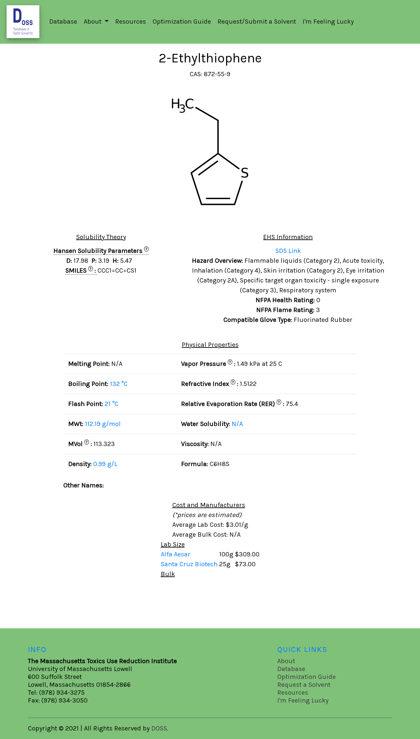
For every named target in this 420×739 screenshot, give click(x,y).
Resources (130, 21)
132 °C (119, 384)
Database (63, 21)
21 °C (111, 404)
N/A (237, 424)
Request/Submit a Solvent (257, 21)
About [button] (93, 21)
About (286, 661)
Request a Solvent (303, 684)
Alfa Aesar (176, 554)
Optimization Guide (182, 21)
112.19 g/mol (103, 424)
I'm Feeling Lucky (328, 21)
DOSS (159, 728)
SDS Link (288, 251)
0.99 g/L (105, 464)
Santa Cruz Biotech (190, 564)
